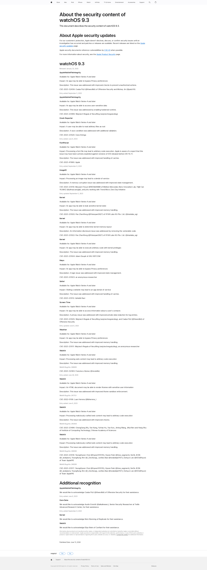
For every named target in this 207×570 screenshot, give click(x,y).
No (70, 553)
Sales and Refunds (106, 566)
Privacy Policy (85, 566)
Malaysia (153, 566)
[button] (149, 2)
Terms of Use (95, 566)
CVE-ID (107, 50)
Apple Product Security (105, 54)
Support (58, 559)
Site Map (115, 566)
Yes (62, 553)
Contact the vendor (122, 534)
